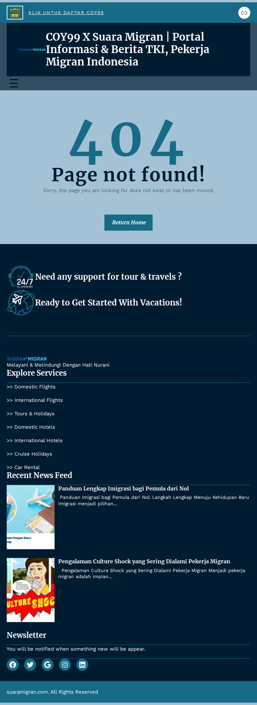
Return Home (129, 222)
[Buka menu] (14, 83)
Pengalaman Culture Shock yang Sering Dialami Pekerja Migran (144, 561)
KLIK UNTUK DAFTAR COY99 (66, 12)
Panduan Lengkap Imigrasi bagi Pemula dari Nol (123, 488)
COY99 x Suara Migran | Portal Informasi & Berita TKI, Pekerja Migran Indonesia (127, 49)
